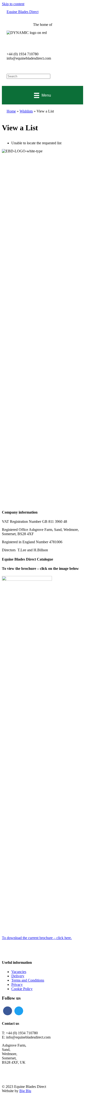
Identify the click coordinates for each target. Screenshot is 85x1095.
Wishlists (26, 111)
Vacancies (18, 972)
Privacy (17, 985)
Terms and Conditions (27, 980)
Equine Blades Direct (22, 12)
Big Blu (25, 1091)
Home (11, 111)
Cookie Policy (22, 989)
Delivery (17, 976)
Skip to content (13, 4)
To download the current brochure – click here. (37, 938)
